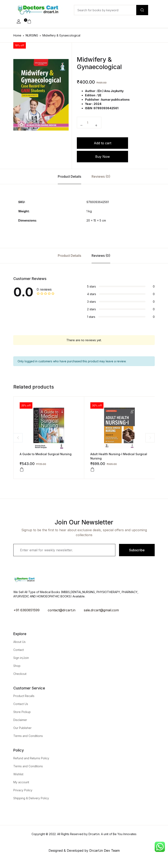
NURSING (32, 35)
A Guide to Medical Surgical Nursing (46, 454)
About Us (19, 642)
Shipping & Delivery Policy (31, 798)
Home (17, 35)
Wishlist (18, 774)
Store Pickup (22, 712)
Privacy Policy (22, 790)
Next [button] (150, 437)
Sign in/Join (21, 657)
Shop (16, 665)
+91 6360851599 (27, 610)
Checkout (19, 673)
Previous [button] (18, 437)
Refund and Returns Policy (31, 758)
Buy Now (102, 157)
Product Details (69, 176)
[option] (41, 95)
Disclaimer (20, 720)
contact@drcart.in (61, 610)
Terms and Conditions (28, 736)
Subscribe (137, 550)
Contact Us (20, 704)
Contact (18, 649)
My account (21, 782)
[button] (18, 21)
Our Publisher (22, 728)
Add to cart (102, 143)
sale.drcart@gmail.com (101, 610)
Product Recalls (23, 696)
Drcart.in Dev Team (104, 850)
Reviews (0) (101, 176)
